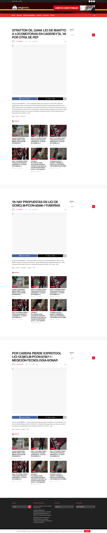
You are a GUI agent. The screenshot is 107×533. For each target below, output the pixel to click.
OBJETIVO (39, 15)
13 (40, 145)
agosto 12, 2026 (35, 171)
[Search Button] (94, 15)
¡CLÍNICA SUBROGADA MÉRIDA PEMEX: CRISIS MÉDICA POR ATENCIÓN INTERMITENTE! (18, 140)
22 (21, 145)
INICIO (13, 15)
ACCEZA (17, 267)
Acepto (87, 531)
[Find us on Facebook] (89, 1)
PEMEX (17, 116)
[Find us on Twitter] (92, 1)
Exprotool (17, 429)
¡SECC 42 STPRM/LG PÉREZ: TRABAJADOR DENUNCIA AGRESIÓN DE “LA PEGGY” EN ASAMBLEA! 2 (58, 140)
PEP (34, 267)
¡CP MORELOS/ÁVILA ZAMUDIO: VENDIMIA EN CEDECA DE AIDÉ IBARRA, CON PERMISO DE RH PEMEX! (58, 163)
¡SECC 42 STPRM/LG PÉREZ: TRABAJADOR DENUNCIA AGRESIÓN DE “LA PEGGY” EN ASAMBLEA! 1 (20, 163)
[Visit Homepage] (21, 8)
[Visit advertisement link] (74, 8)
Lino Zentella (19, 41)
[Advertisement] (53, 22)
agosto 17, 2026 (16, 145)
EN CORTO (46, 15)
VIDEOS (52, 15)
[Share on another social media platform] (65, 98)
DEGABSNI (23, 267)
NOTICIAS (19, 15)
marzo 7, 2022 (28, 41)
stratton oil (23, 116)
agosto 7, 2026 (54, 168)
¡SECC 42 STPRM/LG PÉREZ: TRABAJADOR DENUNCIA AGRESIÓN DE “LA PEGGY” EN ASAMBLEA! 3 (39, 140)
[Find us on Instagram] (94, 1)
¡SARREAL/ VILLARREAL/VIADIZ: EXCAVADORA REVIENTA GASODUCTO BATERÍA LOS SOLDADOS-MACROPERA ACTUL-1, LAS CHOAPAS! (38, 165)
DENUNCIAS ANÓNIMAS (29, 15)
